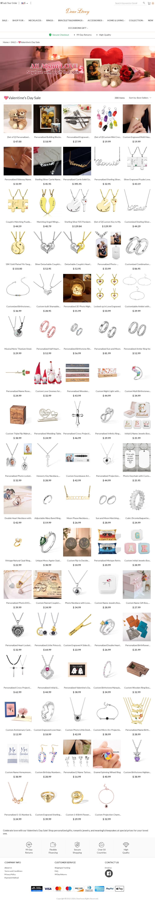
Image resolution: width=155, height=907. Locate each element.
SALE (5, 20)
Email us (108, 868)
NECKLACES (35, 20)
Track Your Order (9, 3)
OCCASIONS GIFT (77, 28)
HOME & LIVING (115, 20)
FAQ (56, 871)
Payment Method (12, 878)
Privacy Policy (10, 874)
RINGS (49, 20)
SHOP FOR (18, 20)
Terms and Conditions (13, 871)
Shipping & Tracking (62, 868)
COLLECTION (136, 20)
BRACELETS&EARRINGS (70, 20)
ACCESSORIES (95, 20)
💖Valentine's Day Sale (29, 42)
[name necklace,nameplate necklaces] (77, 11)
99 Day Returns (61, 874)
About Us (8, 868)
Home (6, 42)
